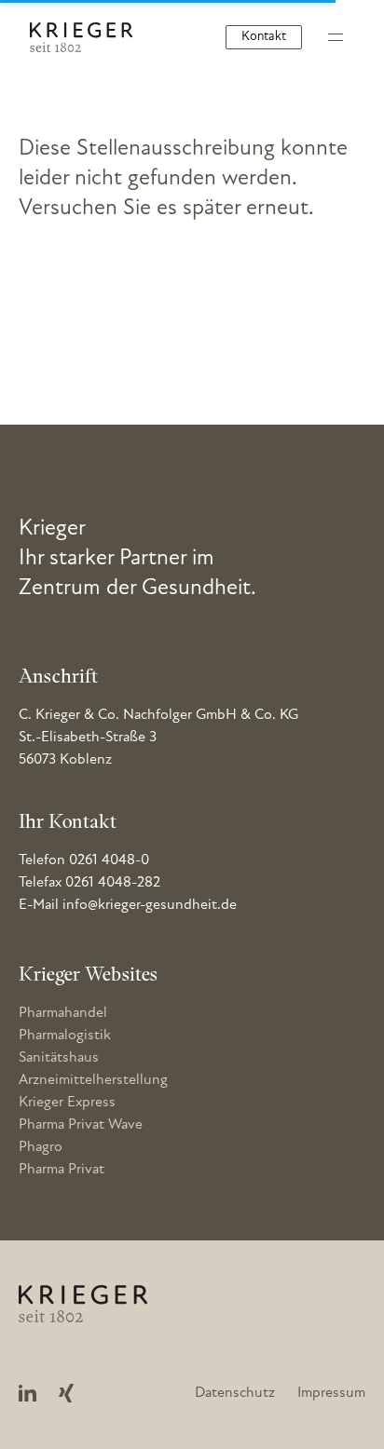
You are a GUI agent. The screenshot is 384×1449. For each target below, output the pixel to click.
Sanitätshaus (59, 1057)
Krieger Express (67, 1102)
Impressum (331, 1393)
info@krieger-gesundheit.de (149, 905)
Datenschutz (235, 1393)
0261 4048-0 (109, 860)
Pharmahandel (63, 1013)
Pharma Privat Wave (81, 1124)
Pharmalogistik (65, 1035)
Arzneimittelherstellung (93, 1080)
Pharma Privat (61, 1169)
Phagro (40, 1147)
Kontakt (263, 37)
